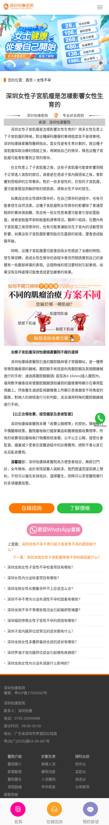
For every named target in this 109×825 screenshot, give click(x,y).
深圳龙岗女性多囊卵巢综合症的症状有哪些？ (42, 642)
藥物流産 (48, 772)
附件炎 (80, 764)
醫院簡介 (15, 764)
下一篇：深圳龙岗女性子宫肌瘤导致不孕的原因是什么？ (57, 557)
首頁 (18, 822)
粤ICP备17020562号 (30, 693)
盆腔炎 (80, 772)
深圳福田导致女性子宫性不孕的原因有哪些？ (42, 620)
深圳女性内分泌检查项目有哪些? (33, 578)
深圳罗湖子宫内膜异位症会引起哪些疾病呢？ (42, 653)
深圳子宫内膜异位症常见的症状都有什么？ (41, 631)
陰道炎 (80, 779)
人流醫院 (48, 779)
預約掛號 (91, 822)
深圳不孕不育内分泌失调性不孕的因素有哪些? (43, 599)
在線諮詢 (32, 508)
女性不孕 (44, 80)
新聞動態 (15, 772)
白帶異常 (82, 787)
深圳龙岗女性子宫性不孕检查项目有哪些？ (41, 567)
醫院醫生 (15, 779)
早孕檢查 (48, 787)
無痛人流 (48, 764)
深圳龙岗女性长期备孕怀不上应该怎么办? (40, 588)
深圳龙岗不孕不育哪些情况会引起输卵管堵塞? (43, 610)
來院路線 (15, 787)
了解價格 (80, 508)
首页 (29, 80)
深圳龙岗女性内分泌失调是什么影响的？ (39, 663)
